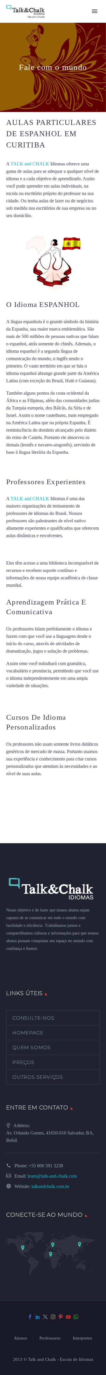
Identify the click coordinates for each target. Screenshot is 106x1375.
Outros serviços (37, 1077)
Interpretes (82, 1338)
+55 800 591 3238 (46, 1165)
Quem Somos (31, 1047)
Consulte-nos (33, 1018)
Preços (23, 1062)
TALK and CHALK (30, 163)
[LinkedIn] (37, 1316)
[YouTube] (68, 1316)
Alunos (20, 1338)
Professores (49, 1338)
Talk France (17, 464)
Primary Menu (94, 11)
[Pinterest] (60, 1316)
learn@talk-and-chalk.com (52, 1176)
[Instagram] (53, 1316)
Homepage (27, 1033)
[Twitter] (45, 1316)
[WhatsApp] (76, 1316)
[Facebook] (30, 1316)
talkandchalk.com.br (50, 1186)
